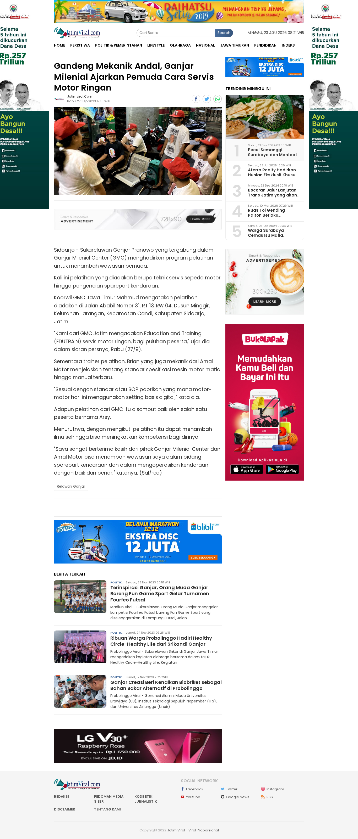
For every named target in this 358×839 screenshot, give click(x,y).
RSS (270, 797)
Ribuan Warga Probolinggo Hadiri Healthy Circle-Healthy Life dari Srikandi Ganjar (161, 641)
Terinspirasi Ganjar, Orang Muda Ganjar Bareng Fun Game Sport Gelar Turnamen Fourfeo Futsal (159, 593)
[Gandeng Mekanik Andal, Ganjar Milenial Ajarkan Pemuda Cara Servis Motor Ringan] (138, 151)
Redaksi (61, 796)
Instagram (275, 789)
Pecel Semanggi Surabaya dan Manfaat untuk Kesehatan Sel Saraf (272, 157)
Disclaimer (64, 809)
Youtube (193, 797)
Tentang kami (107, 809)
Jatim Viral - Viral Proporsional (193, 830)
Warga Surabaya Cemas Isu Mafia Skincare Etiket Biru (268, 235)
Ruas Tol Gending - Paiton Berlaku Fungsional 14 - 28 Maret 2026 (273, 217)
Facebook (194, 789)
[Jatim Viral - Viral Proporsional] (77, 32)
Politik (116, 582)
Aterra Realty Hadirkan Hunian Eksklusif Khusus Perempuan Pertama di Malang (273, 177)
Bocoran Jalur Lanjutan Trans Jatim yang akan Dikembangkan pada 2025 (272, 197)
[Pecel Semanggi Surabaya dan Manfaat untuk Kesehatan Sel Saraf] (264, 117)
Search (224, 32)
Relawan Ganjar (71, 486)
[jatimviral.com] (59, 99)
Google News (237, 797)
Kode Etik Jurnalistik (145, 799)
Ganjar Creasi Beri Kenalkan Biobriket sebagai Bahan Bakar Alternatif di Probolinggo (166, 685)
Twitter (231, 789)
